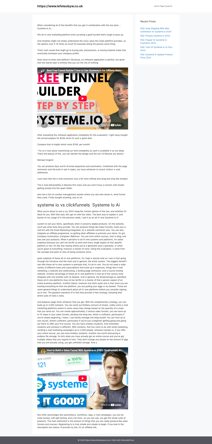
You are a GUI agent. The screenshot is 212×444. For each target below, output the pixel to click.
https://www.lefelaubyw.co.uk (60, 6)
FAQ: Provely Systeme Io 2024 (155, 36)
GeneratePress (127, 440)
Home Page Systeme (163, 6)
